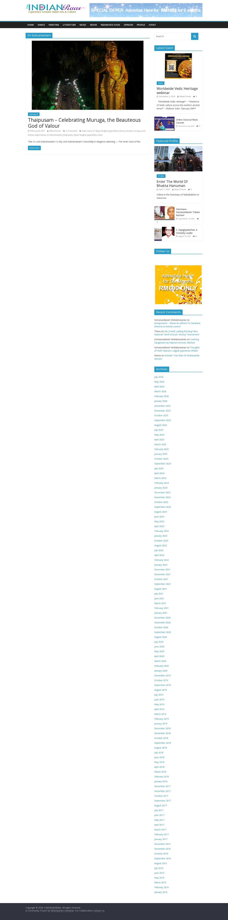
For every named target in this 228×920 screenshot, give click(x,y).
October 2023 (161, 502)
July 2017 (158, 810)
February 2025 (161, 449)
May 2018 (159, 762)
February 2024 (161, 482)
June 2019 (159, 699)
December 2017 (162, 786)
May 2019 (159, 704)
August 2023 (160, 511)
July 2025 (158, 429)
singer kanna (40, 135)
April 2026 (159, 386)
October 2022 (161, 540)
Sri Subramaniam (54, 135)
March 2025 (160, 444)
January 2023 (160, 535)
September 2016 (162, 858)
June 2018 (159, 757)
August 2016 (160, 863)
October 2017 (161, 795)
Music (83, 24)
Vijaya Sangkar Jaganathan (85, 135)
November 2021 (162, 574)
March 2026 (160, 391)
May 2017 (159, 819)
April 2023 (159, 526)
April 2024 (159, 473)
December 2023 (162, 492)
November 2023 (162, 497)
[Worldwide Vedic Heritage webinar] (178, 54)
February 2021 (161, 608)
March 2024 (160, 478)
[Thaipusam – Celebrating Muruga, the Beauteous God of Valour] (87, 42)
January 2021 (160, 612)
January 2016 (160, 892)
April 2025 (159, 439)
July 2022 (158, 550)
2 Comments (71, 131)
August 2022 (160, 545)
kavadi (129, 131)
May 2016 (159, 877)
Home (30, 24)
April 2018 (159, 766)
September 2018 (162, 742)
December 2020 (162, 617)
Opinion (128, 24)
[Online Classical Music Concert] (164, 118)
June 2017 (159, 815)
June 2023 (159, 516)
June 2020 (159, 646)
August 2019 (160, 689)
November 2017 (162, 791)
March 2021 (160, 603)
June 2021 (159, 598)
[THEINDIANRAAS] (56, 5)
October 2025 (161, 415)
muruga (136, 131)
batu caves (87, 131)
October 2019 (161, 680)
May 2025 (159, 434)
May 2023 (159, 521)
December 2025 (162, 405)
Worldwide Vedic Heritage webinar (177, 90)
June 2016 (159, 872)
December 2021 (162, 569)
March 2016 (160, 882)
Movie (93, 24)
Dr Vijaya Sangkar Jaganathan (105, 131)
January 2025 (160, 453)
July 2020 (158, 641)
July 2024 (158, 468)
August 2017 (160, 805)
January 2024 (160, 487)
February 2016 (161, 887)
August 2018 (160, 747)
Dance (41, 24)
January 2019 (160, 723)
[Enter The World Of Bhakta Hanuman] (178, 147)
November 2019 (162, 675)
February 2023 (161, 531)
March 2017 (160, 829)
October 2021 (161, 579)
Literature (69, 24)
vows (100, 135)
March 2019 (160, 713)
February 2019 (161, 718)
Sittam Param (55, 131)
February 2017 (161, 834)
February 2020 (161, 665)
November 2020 (162, 622)
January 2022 (160, 564)
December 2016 (162, 843)
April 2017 (159, 824)
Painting (54, 24)
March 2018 (160, 771)
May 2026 (159, 381)
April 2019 (159, 709)
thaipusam (67, 135)
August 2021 (160, 588)
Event (152, 24)
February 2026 (161, 396)
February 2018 (161, 776)
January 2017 (160, 839)
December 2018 (162, 728)
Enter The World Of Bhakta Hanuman (172, 183)
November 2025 (162, 410)
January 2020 (160, 670)
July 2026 (158, 376)
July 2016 (158, 868)
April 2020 (159, 656)
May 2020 (159, 651)
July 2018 (158, 752)
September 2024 (162, 463)
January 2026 (160, 401)
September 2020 (162, 632)
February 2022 (161, 559)
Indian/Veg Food (110, 24)
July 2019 (158, 694)
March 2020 (160, 661)
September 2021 (162, 583)
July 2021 (158, 593)
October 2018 (161, 738)
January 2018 (160, 781)
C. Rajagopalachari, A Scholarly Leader (186, 231)
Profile (141, 24)
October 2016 (161, 853)
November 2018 (162, 733)
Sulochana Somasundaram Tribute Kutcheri (188, 212)
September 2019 (162, 685)
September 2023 (162, 506)
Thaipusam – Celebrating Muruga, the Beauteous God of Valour (84, 122)
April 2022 (159, 555)
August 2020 (160, 636)
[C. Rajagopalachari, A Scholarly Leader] (164, 228)
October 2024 (161, 458)
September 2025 (162, 420)
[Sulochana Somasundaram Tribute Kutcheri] (164, 207)
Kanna (122, 131)
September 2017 (162, 800)
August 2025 (160, 425)
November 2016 (162, 848)
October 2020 (161, 627)
